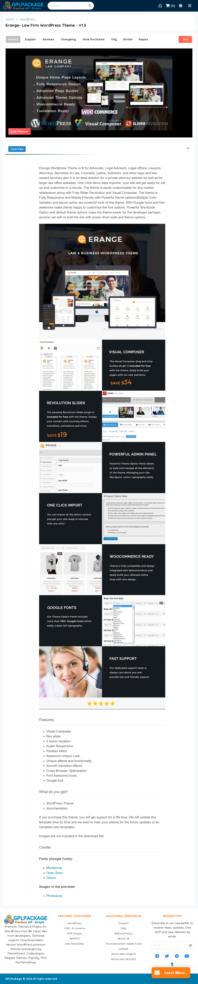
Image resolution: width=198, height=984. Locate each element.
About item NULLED (123, 959)
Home (10, 19)
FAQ (123, 928)
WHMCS (74, 938)
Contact (123, 923)
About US (123, 938)
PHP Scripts (74, 933)
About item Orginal (123, 954)
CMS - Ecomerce (74, 928)
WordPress (28, 19)
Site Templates (74, 943)
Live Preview (19, 131)
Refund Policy (123, 933)
